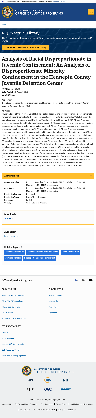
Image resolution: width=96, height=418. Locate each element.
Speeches (53, 313)
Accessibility (7, 404)
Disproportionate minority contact (39, 258)
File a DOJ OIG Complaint (12, 301)
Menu (91, 12)
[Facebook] (77, 281)
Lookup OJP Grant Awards (13, 344)
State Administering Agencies (14, 356)
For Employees (8, 338)
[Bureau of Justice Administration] (30, 382)
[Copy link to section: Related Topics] (21, 247)
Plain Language (47, 404)
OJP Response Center (11, 350)
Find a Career (7, 313)
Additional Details (12, 176)
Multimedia (53, 301)
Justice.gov (71, 410)
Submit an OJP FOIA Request (14, 318)
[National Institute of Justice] (65, 382)
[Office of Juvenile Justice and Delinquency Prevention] (30, 391)
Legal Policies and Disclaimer (81, 404)
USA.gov (61, 410)
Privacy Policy (61, 404)
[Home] (39, 12)
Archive (5, 332)
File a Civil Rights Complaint (13, 295)
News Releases (55, 307)
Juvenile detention (70, 251)
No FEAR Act (25, 410)
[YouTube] (91, 281)
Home (4, 24)
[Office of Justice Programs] (7, 12)
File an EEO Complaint (11, 307)
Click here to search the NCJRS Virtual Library (25, 47)
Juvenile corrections (14, 251)
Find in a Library (11, 236)
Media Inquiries (55, 295)
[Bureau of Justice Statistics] (48, 383)
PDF (9, 218)
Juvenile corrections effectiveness (42, 251)
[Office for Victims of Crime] (48, 391)
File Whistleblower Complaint (26, 404)
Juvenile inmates (13, 258)
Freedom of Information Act (44, 410)
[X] (84, 281)
